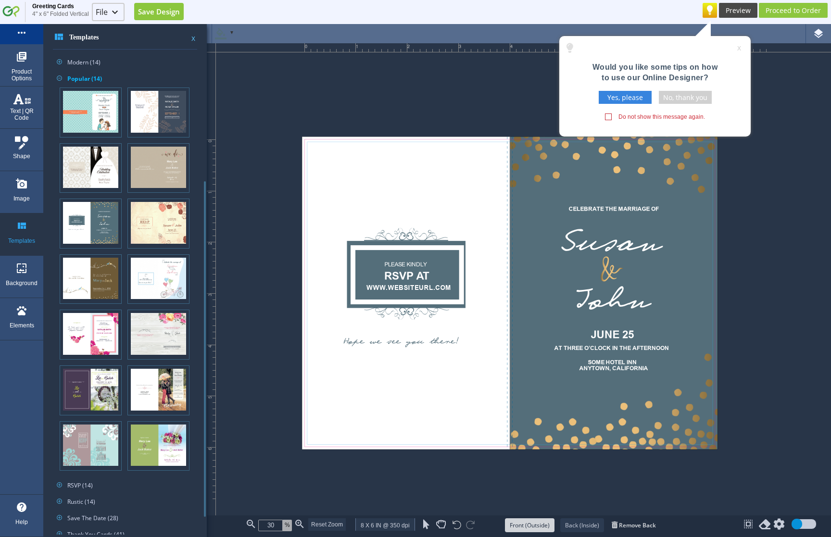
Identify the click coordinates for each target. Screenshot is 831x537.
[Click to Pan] (441, 524)
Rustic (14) (76, 502)
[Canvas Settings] (779, 526)
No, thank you (685, 97)
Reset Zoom (327, 524)
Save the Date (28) (87, 518)
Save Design (159, 11)
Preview (738, 10)
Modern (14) (79, 62)
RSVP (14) (75, 485)
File (102, 12)
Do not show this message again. (661, 116)
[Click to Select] (426, 524)
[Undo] (457, 526)
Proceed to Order (793, 10)
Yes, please (625, 97)
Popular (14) (79, 79)
